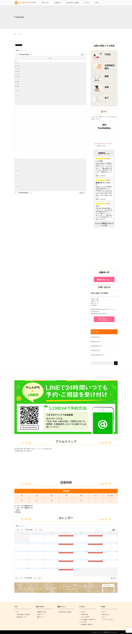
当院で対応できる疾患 (72, 2)
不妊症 (108, 54)
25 (87, 560)
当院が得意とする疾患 (23, 614)
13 (116, 543)
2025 (40, 530)
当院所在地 (85, 614)
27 (116, 560)
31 (72, 568)
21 (28, 560)
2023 (18, 530)
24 (72, 560)
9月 (22, 530)
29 (42, 568)
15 (42, 551)
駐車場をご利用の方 (87, 624)
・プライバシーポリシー (107, 619)
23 (57, 560)
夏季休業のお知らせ (95, 341)
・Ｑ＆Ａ (103, 617)
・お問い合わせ (105, 614)
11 (87, 543)
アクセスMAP (85, 617)
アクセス (86, 2)
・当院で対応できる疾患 (64, 612)
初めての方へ (45, 2)
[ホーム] (15, 32)
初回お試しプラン (22, 617)
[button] (82, 193)
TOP (17, 612)
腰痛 (107, 76)
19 (101, 551)
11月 (35, 530)
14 (28, 551)
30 (57, 568)
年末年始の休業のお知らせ (97, 355)
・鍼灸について (40, 617)
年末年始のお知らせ (95, 337)
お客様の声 (58, 2)
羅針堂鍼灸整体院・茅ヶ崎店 (102, 143)
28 (28, 568)
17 (72, 551)
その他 (96, 2)
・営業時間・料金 (41, 612)
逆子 (107, 98)
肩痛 (107, 87)
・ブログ (103, 612)
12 (101, 543)
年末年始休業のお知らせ (97, 346)
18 (87, 551)
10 (72, 543)
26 (101, 560)
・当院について (40, 614)
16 (57, 551)
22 (42, 560)
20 (116, 551)
